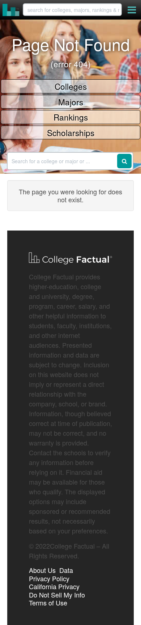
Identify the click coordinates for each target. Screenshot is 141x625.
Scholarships (70, 132)
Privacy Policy (49, 578)
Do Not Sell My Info (57, 594)
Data (66, 570)
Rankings (71, 117)
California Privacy (54, 586)
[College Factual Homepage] (11, 10)
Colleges (71, 86)
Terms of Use (48, 602)
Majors (70, 101)
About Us (42, 570)
